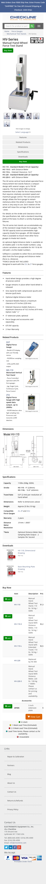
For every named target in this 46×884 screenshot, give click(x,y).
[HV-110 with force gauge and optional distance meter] (29, 116)
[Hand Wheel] (22, 116)
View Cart (35, 716)
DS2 (26, 264)
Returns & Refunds (15, 800)
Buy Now (23, 161)
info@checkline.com (18, 843)
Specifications (23, 152)
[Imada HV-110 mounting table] (7, 116)
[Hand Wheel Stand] (36, 116)
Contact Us (11, 792)
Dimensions (23, 147)
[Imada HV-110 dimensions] (23, 450)
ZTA (8, 395)
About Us (11, 783)
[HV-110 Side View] (7, 123)
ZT (31, 264)
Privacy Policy (12, 809)
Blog (9, 774)
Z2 (19, 511)
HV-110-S (18, 624)
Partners (10, 765)
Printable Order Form (23, 861)
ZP (22, 511)
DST (8, 342)
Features (23, 137)
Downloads (23, 156)
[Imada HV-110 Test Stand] (23, 83)
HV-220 (17, 660)
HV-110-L (18, 646)
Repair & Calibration (15, 756)
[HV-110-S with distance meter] (14, 116)
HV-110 (17, 604)
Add (9, 599)
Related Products (23, 142)
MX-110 (9, 370)
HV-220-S (18, 681)
